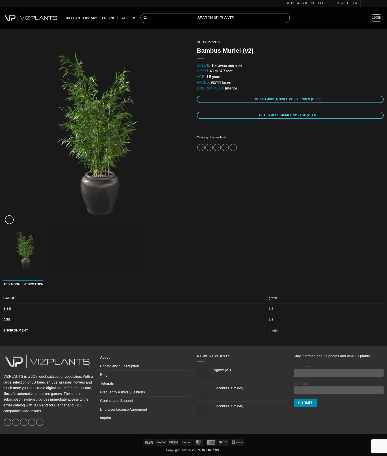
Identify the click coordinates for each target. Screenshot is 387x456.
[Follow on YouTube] (377, 3)
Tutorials (107, 383)
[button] (345, 3)
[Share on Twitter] (209, 147)
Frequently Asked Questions (122, 392)
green (273, 298)
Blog (290, 3)
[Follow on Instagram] (368, 3)
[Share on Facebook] (201, 147)
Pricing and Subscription (119, 366)
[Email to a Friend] (217, 147)
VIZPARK (198, 450)
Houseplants (208, 42)
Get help (318, 3)
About (302, 3)
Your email (302, 383)
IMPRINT (214, 450)
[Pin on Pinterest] (225, 147)
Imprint (105, 418)
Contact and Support (116, 401)
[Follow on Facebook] (364, 3)
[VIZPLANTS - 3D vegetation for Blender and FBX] (31, 18)
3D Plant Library (81, 18)
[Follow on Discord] (381, 3)
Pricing (109, 18)
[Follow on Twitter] (373, 3)
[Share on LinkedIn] (233, 147)
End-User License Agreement (123, 409)
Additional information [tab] (23, 284)
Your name (302, 366)
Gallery (128, 18)
